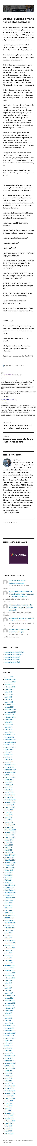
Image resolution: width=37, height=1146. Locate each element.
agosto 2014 (9, 1010)
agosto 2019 (9, 870)
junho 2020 (9, 845)
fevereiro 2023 (10, 765)
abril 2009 (8, 1131)
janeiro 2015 (9, 998)
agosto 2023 (9, 750)
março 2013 (9, 1053)
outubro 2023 (9, 745)
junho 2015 (8, 985)
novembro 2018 (10, 893)
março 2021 (9, 822)
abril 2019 (8, 880)
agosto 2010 (9, 1123)
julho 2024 (8, 722)
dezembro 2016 (10, 940)
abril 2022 (8, 790)
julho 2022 (8, 782)
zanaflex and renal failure (18, 629)
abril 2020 (8, 850)
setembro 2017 (10, 928)
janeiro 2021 (9, 827)
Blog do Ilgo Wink (8, 1140)
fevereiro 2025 (10, 704)
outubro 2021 (9, 805)
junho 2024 (9, 724)
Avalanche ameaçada (16, 583)
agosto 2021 (9, 810)
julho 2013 (8, 1043)
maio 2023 (8, 757)
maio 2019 (8, 877)
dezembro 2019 (10, 860)
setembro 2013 (10, 1038)
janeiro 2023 (9, 767)
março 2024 (9, 732)
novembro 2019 (10, 862)
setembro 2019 (10, 867)
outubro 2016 (9, 945)
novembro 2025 (10, 682)
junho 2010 (8, 1128)
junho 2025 (9, 694)
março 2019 (9, 882)
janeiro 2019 (9, 888)
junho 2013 (8, 1046)
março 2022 (9, 792)
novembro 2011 (10, 1093)
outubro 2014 (9, 1005)
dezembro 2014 (10, 1000)
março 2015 (9, 993)
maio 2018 (8, 908)
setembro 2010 (10, 1121)
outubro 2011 (9, 1096)
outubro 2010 (9, 1118)
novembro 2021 (10, 802)
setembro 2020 (10, 837)
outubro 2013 (9, 1036)
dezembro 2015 (10, 970)
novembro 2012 (10, 1063)
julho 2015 (8, 983)
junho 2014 (8, 1015)
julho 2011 (8, 1103)
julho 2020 (8, 842)
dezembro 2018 (10, 890)
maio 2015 (8, 988)
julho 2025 (8, 692)
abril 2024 (8, 729)
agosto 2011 (9, 1101)
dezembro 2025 (10, 679)
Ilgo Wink (8, 365)
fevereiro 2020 (10, 855)
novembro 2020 (10, 832)
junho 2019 (8, 875)
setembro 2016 (10, 948)
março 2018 (9, 913)
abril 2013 (8, 1051)
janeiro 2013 (9, 1058)
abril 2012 (8, 1081)
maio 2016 (8, 958)
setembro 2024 (10, 717)
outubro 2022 (9, 775)
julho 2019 (8, 872)
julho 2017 (8, 933)
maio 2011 (8, 1108)
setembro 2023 (10, 747)
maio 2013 (8, 1048)
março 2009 (9, 1133)
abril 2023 (8, 760)
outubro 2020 (9, 835)
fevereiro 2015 (10, 995)
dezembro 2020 (10, 830)
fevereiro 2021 (10, 825)
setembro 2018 (10, 898)
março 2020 (9, 852)
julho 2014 (8, 1013)
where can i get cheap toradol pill (21, 618)
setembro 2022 (10, 777)
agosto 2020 (9, 840)
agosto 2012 (9, 1071)
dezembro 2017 (10, 920)
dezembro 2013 (10, 1030)
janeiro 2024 (9, 737)
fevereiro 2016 (10, 965)
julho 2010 (8, 1126)
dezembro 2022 (10, 770)
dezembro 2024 (10, 709)
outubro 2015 (9, 975)
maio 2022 (8, 787)
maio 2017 (8, 938)
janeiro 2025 (9, 707)
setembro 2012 (10, 1068)
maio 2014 (8, 1018)
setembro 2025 (10, 687)
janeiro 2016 (9, 968)
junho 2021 (8, 815)
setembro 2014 (10, 1008)
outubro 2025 (9, 684)
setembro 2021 (10, 807)
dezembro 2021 (10, 800)
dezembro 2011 (10, 1091)
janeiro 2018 (9, 918)
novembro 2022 (10, 772)
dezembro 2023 (10, 739)
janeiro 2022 (9, 797)
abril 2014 (8, 1020)
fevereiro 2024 (10, 734)
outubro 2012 (9, 1066)
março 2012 (9, 1083)
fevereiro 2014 (10, 1025)
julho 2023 (8, 752)
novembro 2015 (10, 973)
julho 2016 (8, 953)
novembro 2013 (10, 1033)
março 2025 (9, 702)
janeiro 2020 (9, 857)
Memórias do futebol (12, 662)
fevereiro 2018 (10, 915)
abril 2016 (8, 960)
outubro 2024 (9, 714)
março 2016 (9, 963)
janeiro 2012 (9, 1088)
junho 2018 (8, 905)
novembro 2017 (10, 923)
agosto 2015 (9, 980)
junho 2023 (9, 755)
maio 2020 (8, 847)
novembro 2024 (10, 712)
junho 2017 (8, 935)
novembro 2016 (10, 943)
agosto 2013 (9, 1041)
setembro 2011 (10, 1098)
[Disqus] (18, 394)
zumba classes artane (17, 580)
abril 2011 (8, 1111)
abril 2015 (8, 990)
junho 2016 (8, 955)
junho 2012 (8, 1076)
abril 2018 (8, 910)
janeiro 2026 (9, 677)
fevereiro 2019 (10, 885)
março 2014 (9, 1023)
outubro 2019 (9, 865)
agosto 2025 (9, 689)
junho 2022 (9, 785)
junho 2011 (8, 1106)
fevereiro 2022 (10, 795)
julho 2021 (8, 812)
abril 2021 (8, 820)
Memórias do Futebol (12, 657)
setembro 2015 (10, 978)
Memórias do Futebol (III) (14, 654)
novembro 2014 (10, 1003)
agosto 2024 (9, 719)
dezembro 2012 (10, 1061)
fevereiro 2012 (10, 1086)
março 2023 (9, 762)
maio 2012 (8, 1078)
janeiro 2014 (9, 1028)
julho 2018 (8, 903)
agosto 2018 (9, 900)
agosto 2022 (9, 780)
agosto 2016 (9, 950)
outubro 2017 (9, 925)
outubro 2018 (9, 895)
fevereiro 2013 (10, 1056)
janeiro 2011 (9, 1116)
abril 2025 (8, 699)
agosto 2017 (9, 930)
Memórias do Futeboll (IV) (14, 652)
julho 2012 (8, 1073)
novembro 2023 (10, 742)
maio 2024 (8, 727)
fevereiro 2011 (10, 1113)
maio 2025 (8, 697)
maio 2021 (8, 817)
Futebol (22, 365)
